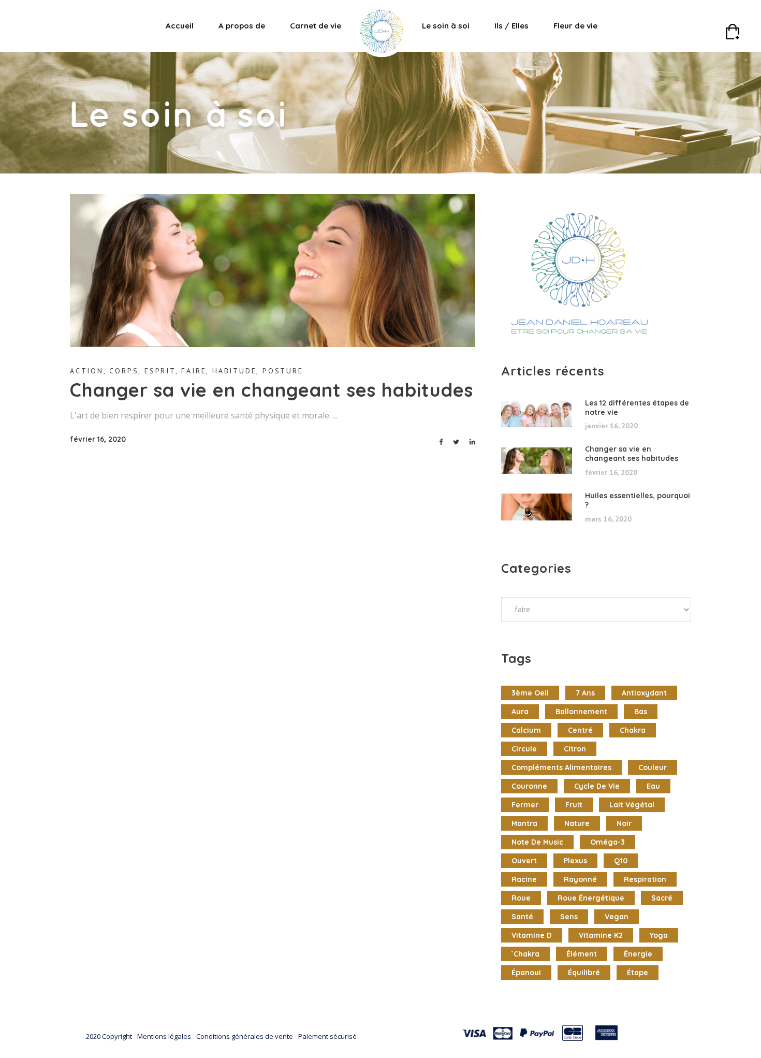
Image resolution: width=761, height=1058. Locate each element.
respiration (645, 879)
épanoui (526, 972)
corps (123, 370)
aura (520, 711)
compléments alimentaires (561, 767)
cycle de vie (597, 786)
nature (577, 823)
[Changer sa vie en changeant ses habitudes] (272, 270)
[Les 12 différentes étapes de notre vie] (536, 414)
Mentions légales (164, 1036)
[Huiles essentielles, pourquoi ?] (536, 507)
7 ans (585, 693)
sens (569, 916)
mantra (524, 823)
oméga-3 (607, 842)
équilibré (584, 972)
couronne (529, 786)
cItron (575, 748)
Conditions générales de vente (244, 1036)
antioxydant (644, 693)
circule (524, 748)
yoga (659, 935)
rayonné (580, 879)
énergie (638, 954)
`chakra (525, 954)
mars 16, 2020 (608, 519)
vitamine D (531, 935)
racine (524, 879)
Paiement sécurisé (327, 1036)
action (87, 370)
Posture (282, 370)
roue (521, 898)
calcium (526, 730)
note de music (537, 842)
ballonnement (581, 711)
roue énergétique (591, 898)
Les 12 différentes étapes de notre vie (637, 407)
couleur (652, 767)
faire (193, 370)
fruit (573, 804)
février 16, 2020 (98, 439)
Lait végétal (631, 804)
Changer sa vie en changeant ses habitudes (271, 389)
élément (581, 954)
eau (653, 786)
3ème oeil (530, 693)
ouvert (524, 860)
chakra (633, 730)
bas (640, 711)
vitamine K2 (601, 935)
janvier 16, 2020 (611, 425)
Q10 (620, 860)
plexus (575, 860)
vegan (616, 916)
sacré (661, 898)
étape (637, 972)
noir (624, 823)
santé (522, 916)
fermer (524, 804)
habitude (234, 370)
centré (580, 730)
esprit (159, 370)
